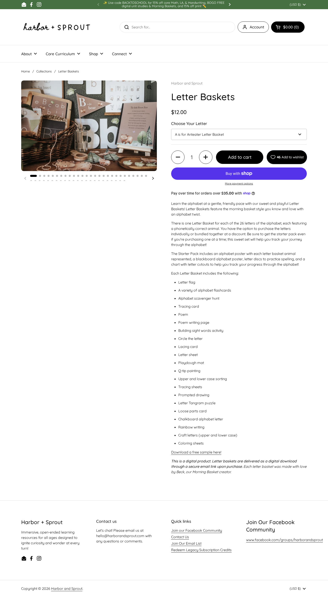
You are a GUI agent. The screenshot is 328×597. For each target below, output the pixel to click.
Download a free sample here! (196, 452)
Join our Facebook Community (196, 530)
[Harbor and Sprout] (57, 27)
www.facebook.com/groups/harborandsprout (284, 540)
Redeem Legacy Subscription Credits (201, 550)
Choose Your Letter (189, 123)
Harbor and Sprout (66, 588)
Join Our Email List (186, 543)
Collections (44, 71)
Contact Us (180, 537)
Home (25, 71)
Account (257, 27)
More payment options (239, 183)
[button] (288, 27)
